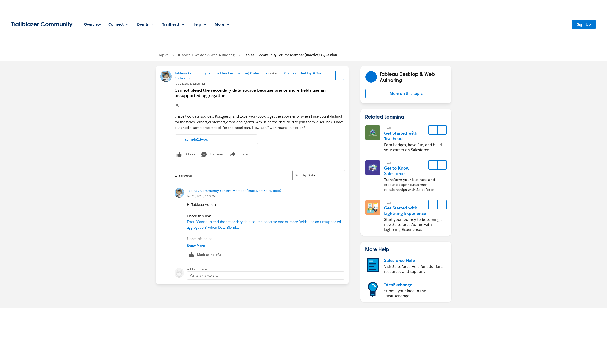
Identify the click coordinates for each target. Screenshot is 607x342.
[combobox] (318, 175)
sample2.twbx (196, 139)
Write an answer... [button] (204, 275)
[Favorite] (340, 75)
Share (238, 155)
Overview (92, 24)
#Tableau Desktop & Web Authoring (206, 55)
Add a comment (198, 269)
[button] (405, 93)
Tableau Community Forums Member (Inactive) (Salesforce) (222, 73)
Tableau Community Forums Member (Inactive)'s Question (290, 55)
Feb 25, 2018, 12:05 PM (190, 83)
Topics (163, 55)
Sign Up (584, 24)
